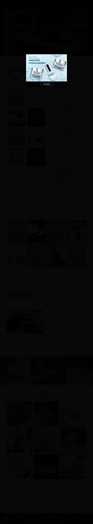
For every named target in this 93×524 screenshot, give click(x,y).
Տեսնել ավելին (46, 84)
